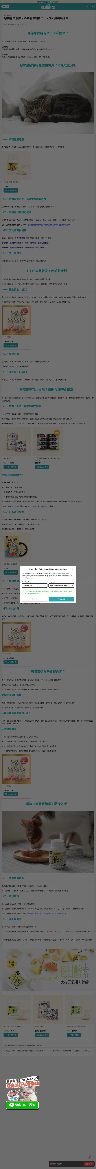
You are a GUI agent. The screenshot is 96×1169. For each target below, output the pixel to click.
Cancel (34, 599)
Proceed (61, 599)
